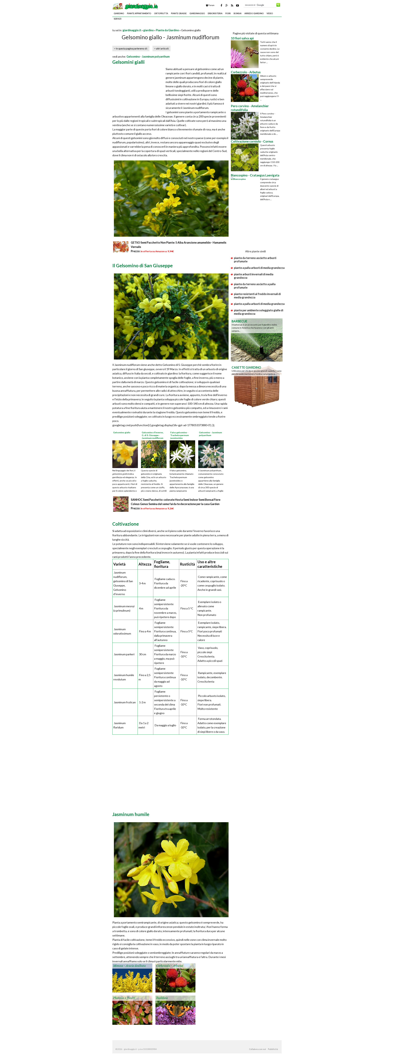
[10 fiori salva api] (245, 54)
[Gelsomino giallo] (126, 454)
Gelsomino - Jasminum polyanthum (148, 56)
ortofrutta (161, 13)
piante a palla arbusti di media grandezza (259, 267)
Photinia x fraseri (124, 998)
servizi (117, 19)
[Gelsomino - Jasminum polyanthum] (212, 454)
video (270, 13)
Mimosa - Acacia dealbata (129, 966)
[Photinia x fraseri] (132, 1010)
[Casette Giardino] (257, 386)
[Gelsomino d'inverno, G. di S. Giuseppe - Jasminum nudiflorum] (155, 454)
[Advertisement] (148, 26)
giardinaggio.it (132, 30)
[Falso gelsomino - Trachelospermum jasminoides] (183, 454)
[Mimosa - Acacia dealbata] (132, 977)
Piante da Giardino (167, 30)
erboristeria (215, 13)
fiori (228, 13)
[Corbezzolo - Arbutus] (175, 977)
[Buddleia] (175, 1010)
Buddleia (162, 998)
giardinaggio (197, 13)
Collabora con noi (257, 1049)
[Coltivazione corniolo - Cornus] (245, 157)
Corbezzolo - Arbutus (169, 966)
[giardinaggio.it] (135, 6)
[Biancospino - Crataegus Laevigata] (245, 191)
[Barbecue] (257, 339)
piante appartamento (139, 13)
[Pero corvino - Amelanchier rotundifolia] (245, 126)
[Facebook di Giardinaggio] (221, 5)
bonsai (237, 13)
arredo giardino (254, 13)
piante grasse (179, 13)
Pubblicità (273, 1049)
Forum (211, 5)
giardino (119, 13)
